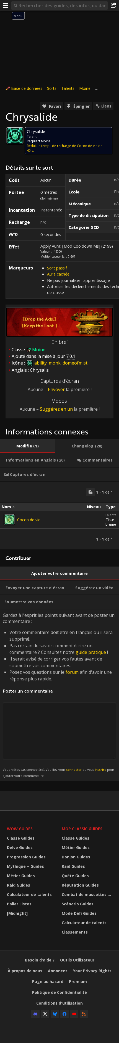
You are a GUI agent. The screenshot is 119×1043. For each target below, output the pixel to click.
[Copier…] (90, 492)
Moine (84, 88)
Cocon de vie (28, 519)
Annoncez (58, 970)
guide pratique (91, 652)
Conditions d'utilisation (59, 1003)
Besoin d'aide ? (40, 960)
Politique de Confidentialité (59, 992)
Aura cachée (58, 274)
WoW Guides (20, 828)
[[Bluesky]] (55, 1014)
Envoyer (56, 389)
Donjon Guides (76, 856)
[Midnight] (17, 913)
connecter (74, 769)
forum (72, 672)
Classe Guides (21, 838)
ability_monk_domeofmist (60, 363)
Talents (67, 88)
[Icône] (15, 135)
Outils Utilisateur (77, 960)
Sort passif (57, 268)
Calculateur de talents (29, 894)
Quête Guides (75, 875)
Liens (106, 106)
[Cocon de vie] (9, 519)
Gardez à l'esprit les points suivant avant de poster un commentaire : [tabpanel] (59, 695)
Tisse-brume (110, 522)
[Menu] (5, 5)
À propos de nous (25, 970)
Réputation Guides (80, 885)
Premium (78, 981)
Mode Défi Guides (79, 913)
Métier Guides (21, 875)
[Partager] (113, 5)
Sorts (51, 88)
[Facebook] (64, 1014)
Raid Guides (18, 885)
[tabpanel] (59, 515)
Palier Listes (19, 903)
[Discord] (35, 1014)
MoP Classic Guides (82, 828)
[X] (45, 1014)
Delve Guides (20, 847)
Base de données (26, 88)
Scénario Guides (78, 903)
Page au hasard (47, 981)
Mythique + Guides (25, 866)
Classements (75, 932)
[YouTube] (74, 1014)
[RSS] (84, 1014)
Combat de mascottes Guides (88, 894)
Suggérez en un (56, 409)
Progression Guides (26, 856)
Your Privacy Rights (92, 970)
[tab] (27, 446)
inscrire (100, 769)
